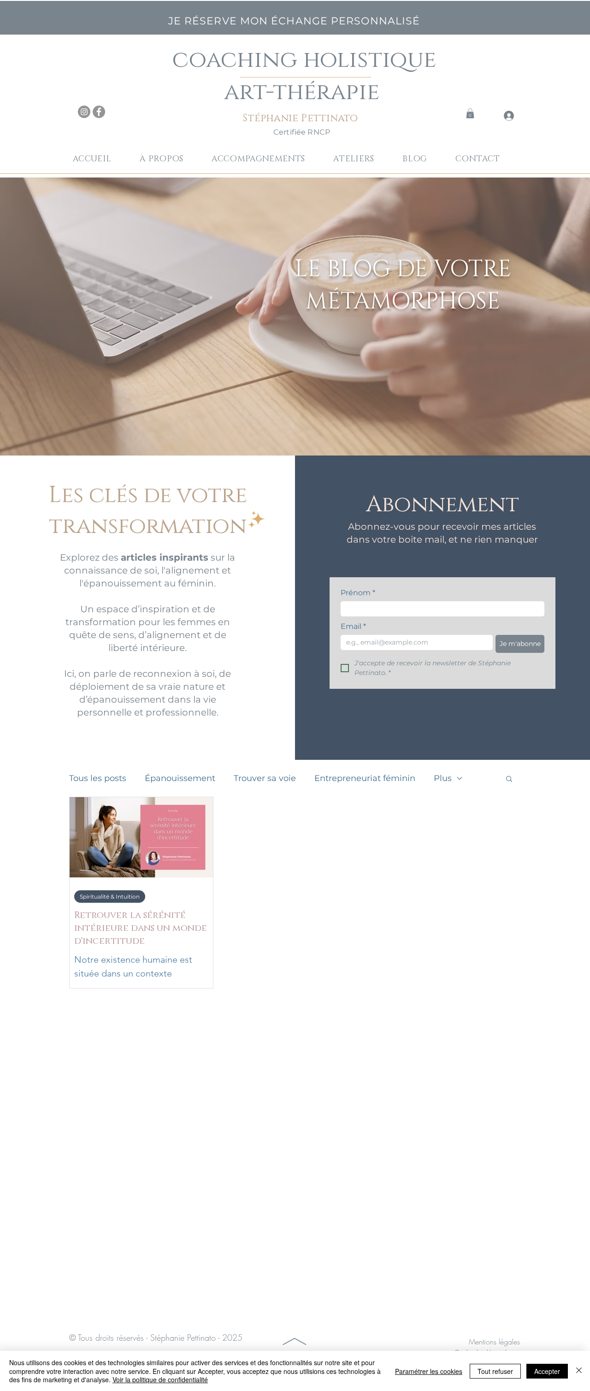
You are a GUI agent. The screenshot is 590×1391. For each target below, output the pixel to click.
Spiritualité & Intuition (110, 896)
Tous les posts (97, 778)
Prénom (358, 592)
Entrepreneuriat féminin (364, 778)
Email (353, 626)
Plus (443, 778)
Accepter (547, 1371)
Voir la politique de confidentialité (160, 1379)
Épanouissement (180, 778)
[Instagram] (84, 112)
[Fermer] (578, 1371)
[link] (470, 113)
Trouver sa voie (265, 778)
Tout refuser (495, 1371)
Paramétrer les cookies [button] (428, 1371)
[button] (266, 159)
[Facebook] (99, 112)
